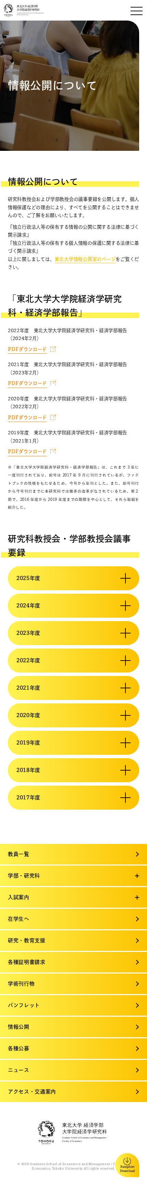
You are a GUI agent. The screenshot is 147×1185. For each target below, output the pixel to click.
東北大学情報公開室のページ (85, 259)
